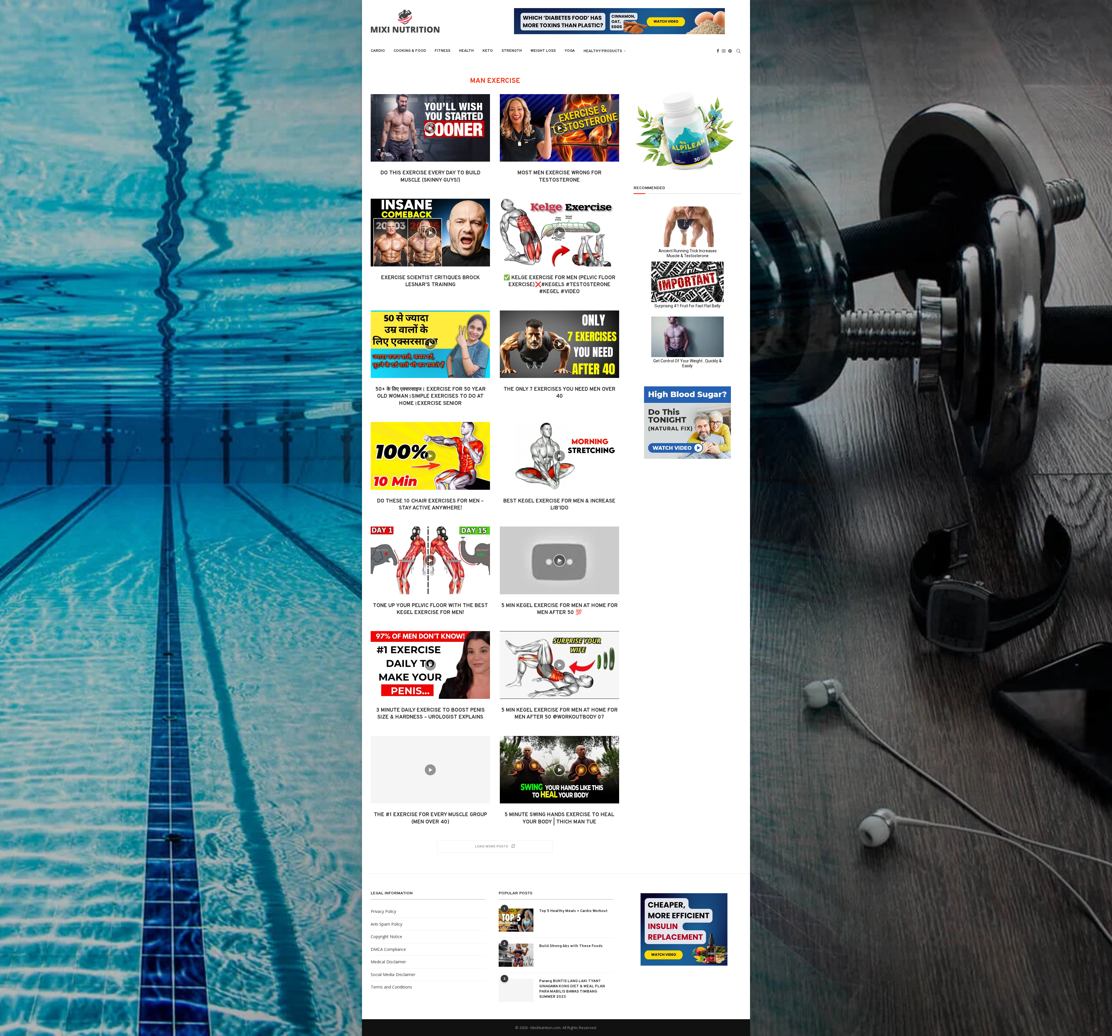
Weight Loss (543, 51)
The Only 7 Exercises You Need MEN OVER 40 (559, 393)
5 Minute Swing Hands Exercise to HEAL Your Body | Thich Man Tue (559, 818)
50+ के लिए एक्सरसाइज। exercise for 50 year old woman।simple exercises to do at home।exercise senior (430, 396)
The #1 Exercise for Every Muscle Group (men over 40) (430, 818)
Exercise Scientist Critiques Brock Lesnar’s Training (430, 281)
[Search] (738, 51)
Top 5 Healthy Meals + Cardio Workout (573, 911)
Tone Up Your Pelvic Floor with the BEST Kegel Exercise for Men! (430, 609)
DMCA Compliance (388, 949)
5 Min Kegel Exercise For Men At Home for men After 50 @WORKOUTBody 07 (559, 714)
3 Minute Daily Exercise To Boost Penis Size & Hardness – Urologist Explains (430, 714)
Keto (487, 51)
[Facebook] (718, 51)
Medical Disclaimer (388, 961)
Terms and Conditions (391, 987)
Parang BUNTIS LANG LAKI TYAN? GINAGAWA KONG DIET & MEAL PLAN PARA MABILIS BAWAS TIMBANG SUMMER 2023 (572, 989)
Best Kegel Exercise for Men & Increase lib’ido (559, 504)
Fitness (442, 51)
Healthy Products (603, 51)
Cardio (378, 51)
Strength (512, 51)
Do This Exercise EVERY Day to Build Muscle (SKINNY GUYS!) (430, 176)
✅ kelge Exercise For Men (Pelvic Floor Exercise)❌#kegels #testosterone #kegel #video (559, 285)
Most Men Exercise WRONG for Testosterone (559, 176)
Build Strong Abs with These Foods (571, 946)
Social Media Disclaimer (393, 974)
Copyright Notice (386, 936)
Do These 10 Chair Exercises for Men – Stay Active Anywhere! (430, 504)
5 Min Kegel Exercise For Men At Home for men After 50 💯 (559, 609)
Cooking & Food (410, 51)
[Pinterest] (730, 51)
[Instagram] (723, 51)
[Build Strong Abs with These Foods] (516, 955)
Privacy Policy (383, 911)
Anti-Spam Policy (386, 924)
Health (466, 51)
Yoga (569, 51)
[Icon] (430, 128)
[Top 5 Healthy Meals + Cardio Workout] (516, 920)
